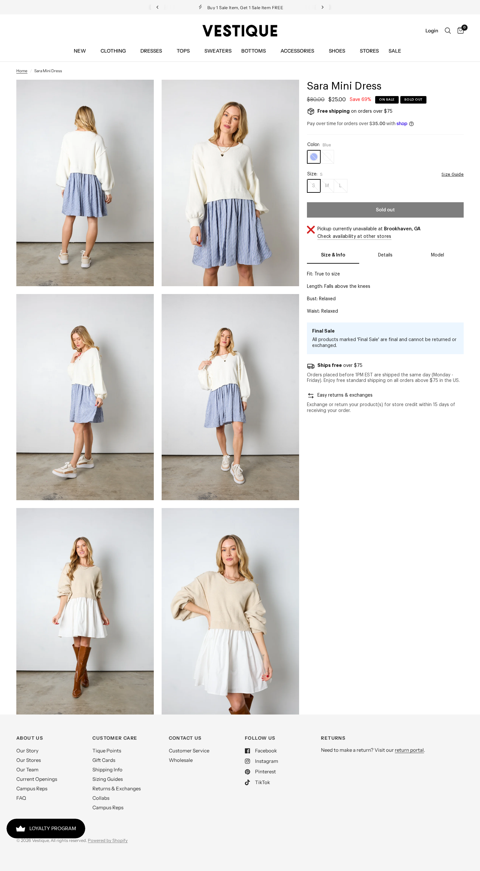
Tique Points (106, 751)
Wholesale (181, 760)
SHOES (337, 51)
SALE (395, 51)
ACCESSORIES (297, 51)
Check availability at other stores (354, 236)
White (327, 157)
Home (21, 70)
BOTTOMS (253, 51)
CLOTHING (113, 51)
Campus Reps (31, 788)
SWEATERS (218, 51)
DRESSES (151, 51)
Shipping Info (107, 769)
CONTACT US (185, 738)
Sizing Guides (107, 779)
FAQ (21, 798)
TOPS (183, 51)
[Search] (447, 31)
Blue (314, 157)
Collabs (100, 798)
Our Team (27, 769)
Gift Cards (103, 760)
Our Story (27, 751)
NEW (80, 51)
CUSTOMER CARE (114, 738)
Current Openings (36, 779)
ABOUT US (29, 738)
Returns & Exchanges (116, 788)
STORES (369, 51)
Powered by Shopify (108, 840)
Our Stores (28, 760)
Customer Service (189, 751)
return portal (409, 750)
